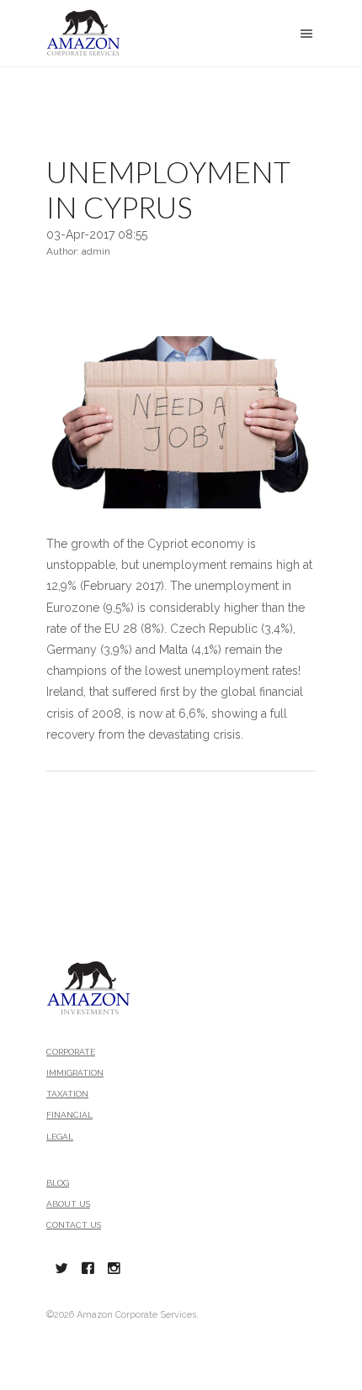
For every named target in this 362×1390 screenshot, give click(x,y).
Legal (59, 1136)
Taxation (67, 1093)
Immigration (75, 1072)
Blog (57, 1182)
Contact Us (73, 1224)
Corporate (70, 1051)
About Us (68, 1203)
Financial (69, 1114)
